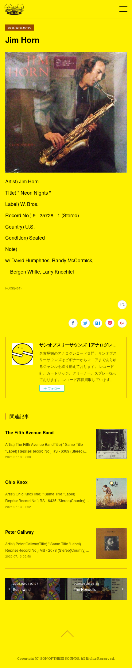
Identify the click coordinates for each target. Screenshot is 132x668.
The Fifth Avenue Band (29, 432)
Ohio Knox (16, 482)
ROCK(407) (13, 288)
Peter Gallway (19, 532)
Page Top (66, 633)
